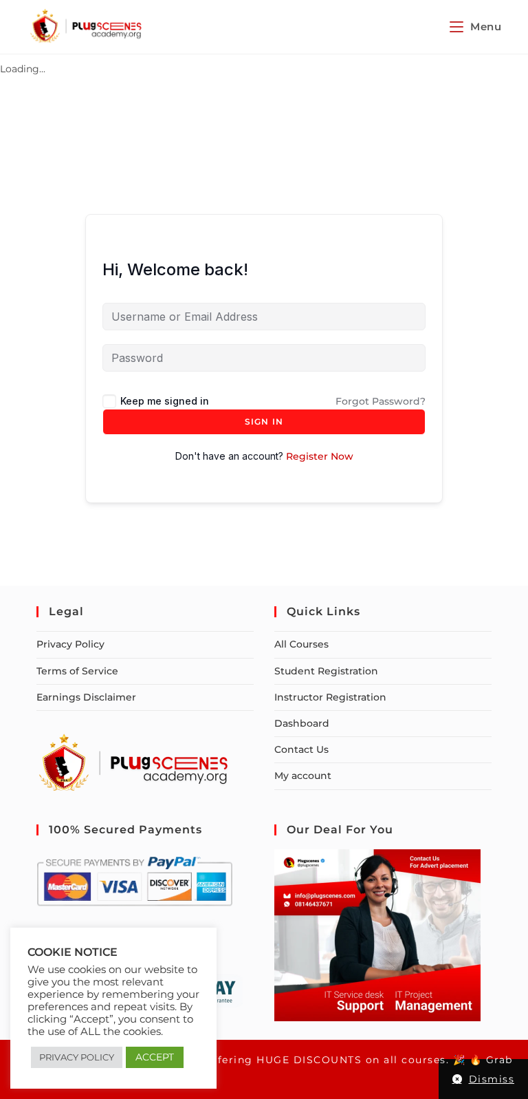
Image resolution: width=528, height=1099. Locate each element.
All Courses (301, 644)
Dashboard (301, 723)
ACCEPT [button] (154, 1057)
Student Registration (326, 671)
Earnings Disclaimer (86, 697)
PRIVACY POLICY (76, 1057)
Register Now (319, 456)
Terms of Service (77, 671)
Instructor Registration (330, 697)
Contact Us (301, 749)
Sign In (264, 421)
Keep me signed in (164, 401)
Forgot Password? (381, 401)
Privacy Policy (70, 644)
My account (302, 775)
